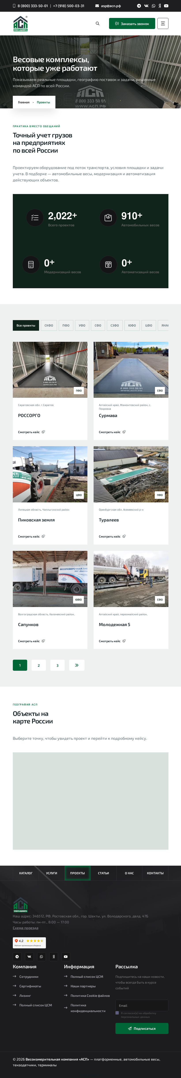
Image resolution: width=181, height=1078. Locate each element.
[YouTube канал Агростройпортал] (166, 6)
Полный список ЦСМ (35, 1005)
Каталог (25, 873)
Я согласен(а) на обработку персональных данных (138, 1014)
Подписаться (145, 1028)
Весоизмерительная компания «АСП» (58, 1059)
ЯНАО (166, 325)
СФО (98, 325)
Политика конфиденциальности (88, 1008)
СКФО (49, 325)
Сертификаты (30, 986)
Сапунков (28, 624)
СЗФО (115, 325)
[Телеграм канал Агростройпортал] (139, 6)
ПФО (66, 325)
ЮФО (132, 325)
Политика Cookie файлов (90, 995)
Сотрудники (28, 976)
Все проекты (26, 325)
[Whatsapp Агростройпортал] (153, 6)
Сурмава (108, 415)
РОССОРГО (29, 415)
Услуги (51, 873)
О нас (129, 873)
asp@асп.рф (111, 6)
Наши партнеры (83, 986)
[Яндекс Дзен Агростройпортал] (160, 6)
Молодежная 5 (114, 624)
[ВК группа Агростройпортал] (146, 6)
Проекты (77, 873)
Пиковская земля (36, 519)
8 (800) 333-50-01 (33, 6)
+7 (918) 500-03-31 (68, 6)
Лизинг (25, 995)
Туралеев (109, 519)
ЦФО (148, 325)
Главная (24, 102)
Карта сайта (90, 1075)
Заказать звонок (135, 23)
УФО (82, 325)
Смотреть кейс (29, 432)
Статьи (103, 873)
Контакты (155, 873)
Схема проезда (25, 928)
